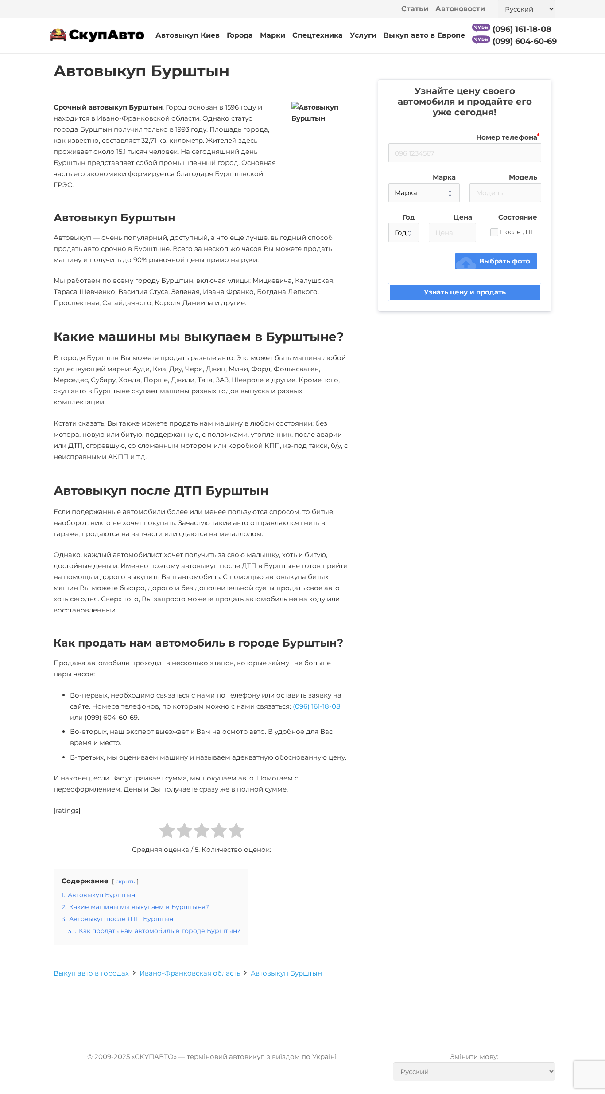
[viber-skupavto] (481, 28)
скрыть (125, 881)
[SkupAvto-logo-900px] (97, 35)
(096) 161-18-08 (317, 706)
